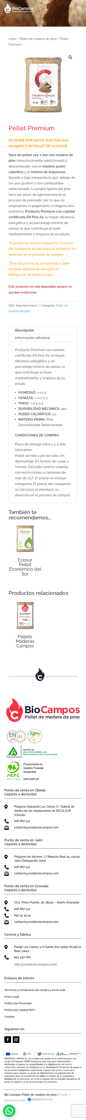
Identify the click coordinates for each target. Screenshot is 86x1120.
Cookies (9, 1016)
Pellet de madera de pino (38, 39)
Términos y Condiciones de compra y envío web (34, 990)
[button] (70, 57)
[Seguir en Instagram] (16, 1039)
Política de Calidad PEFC (19, 1010)
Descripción (24, 330)
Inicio (12, 39)
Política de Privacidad (18, 1003)
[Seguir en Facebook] (7, 1039)
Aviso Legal (11, 996)
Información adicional (32, 338)
